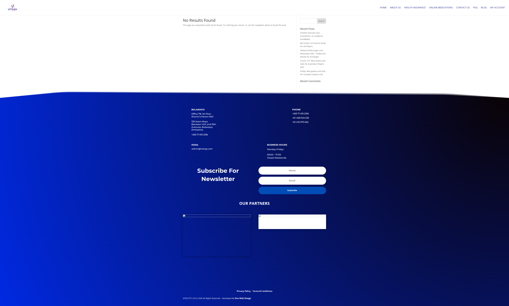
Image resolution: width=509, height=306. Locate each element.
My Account (497, 8)
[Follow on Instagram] (275, 280)
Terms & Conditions (262, 291)
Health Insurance (415, 8)
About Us (395, 8)
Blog (484, 8)
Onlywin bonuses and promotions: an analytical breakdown (311, 36)
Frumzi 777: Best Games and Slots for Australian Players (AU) (313, 63)
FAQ (475, 8)
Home (383, 8)
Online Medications (441, 8)
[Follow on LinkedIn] (254, 280)
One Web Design (243, 298)
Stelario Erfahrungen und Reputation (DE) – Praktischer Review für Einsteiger (313, 53)
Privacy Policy (244, 291)
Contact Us (463, 8)
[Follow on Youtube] (264, 280)
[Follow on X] (244, 280)
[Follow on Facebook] (233, 280)
